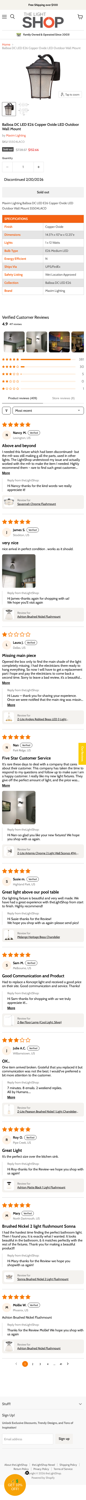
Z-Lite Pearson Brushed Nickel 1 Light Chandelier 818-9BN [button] (46, 1111)
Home (6, 44)
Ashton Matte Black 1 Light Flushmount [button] (41, 1187)
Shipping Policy (68, 1464)
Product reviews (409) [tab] (22, 398)
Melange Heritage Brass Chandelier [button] (38, 937)
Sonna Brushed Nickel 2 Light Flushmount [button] (42, 1279)
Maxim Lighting (16, 135)
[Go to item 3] (59, 341)
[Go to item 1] (14, 341)
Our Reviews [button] (82, 753)
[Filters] (6, 410)
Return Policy (21, 1469)
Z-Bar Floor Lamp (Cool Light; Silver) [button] (39, 1022)
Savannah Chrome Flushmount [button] (36, 504)
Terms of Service (63, 1469)
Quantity (7, 158)
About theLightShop (15, 1464)
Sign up (64, 1439)
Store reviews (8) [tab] (63, 398)
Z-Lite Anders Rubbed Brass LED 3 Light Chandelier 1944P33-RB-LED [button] (41, 719)
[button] (43, 359)
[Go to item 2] (36, 341)
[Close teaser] (27, 1473)
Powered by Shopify (43, 1477)
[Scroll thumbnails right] (79, 342)
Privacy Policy (41, 1469)
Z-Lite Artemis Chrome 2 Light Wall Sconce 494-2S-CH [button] (47, 853)
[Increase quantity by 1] (39, 167)
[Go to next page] (69, 1364)
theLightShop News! (43, 1464)
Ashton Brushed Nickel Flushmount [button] (39, 616)
